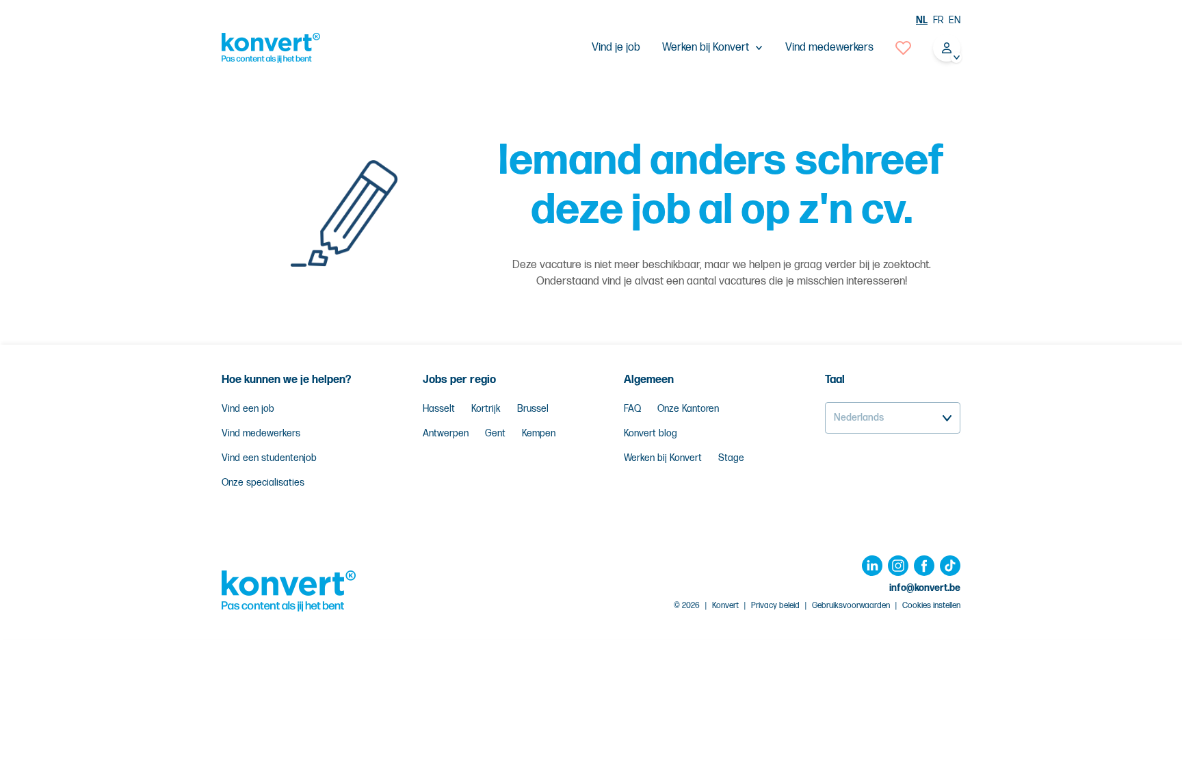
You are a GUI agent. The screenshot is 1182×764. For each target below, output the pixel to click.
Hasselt (439, 408)
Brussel (533, 408)
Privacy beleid (775, 606)
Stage (731, 458)
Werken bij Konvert (663, 458)
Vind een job (248, 408)
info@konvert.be (924, 588)
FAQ (632, 408)
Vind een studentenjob (269, 458)
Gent (495, 433)
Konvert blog (650, 433)
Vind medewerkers (829, 47)
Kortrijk (486, 408)
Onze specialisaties (263, 482)
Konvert (725, 606)
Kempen (538, 433)
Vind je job (616, 47)
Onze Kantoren (688, 408)
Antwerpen (446, 433)
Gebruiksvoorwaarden (851, 606)
